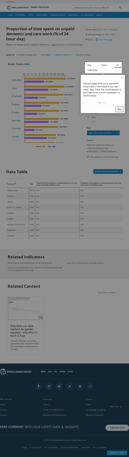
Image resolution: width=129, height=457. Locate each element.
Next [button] (119, 109)
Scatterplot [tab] (92, 70)
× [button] (122, 78)
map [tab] (89, 65)
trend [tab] (103, 65)
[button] (100, 102)
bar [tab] (117, 65)
